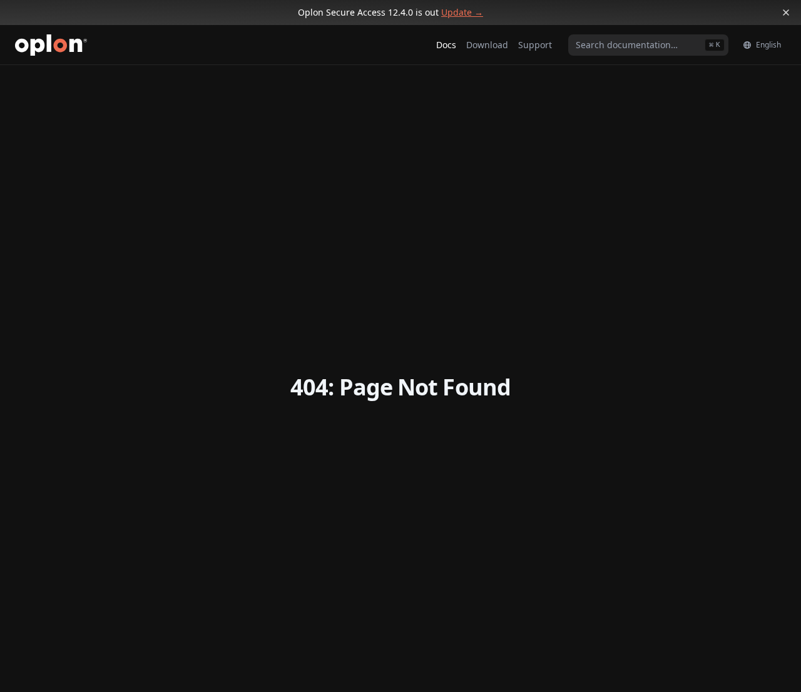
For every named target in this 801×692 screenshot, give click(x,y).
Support (535, 45)
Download (487, 45)
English (768, 44)
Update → (462, 12)
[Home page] (51, 45)
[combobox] (648, 45)
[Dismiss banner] (786, 13)
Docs (446, 45)
